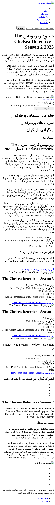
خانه (45, 8)
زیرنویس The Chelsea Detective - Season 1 (33, 335)
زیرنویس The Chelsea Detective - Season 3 (33, 302)
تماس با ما (42, 19)
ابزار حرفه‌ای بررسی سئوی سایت (37, 269)
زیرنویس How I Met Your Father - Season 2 (32, 372)
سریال (44, 14)
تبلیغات (44, 501)
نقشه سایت (42, 498)
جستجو (21, 28)
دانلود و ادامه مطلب (44, 108)
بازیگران (43, 16)
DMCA (44, 22)
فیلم (45, 11)
